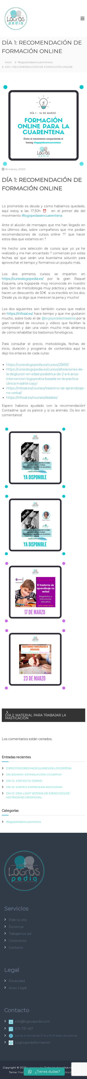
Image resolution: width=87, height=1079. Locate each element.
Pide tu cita (18, 920)
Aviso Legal (18, 988)
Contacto (16, 948)
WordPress (71, 1072)
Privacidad (17, 981)
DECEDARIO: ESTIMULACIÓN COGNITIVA (34, 774)
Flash (21, 1072)
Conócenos (17, 941)
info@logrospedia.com (32, 1021)
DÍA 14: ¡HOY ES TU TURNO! (24, 780)
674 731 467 (24, 1029)
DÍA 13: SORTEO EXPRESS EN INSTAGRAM (34, 787)
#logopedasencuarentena (35, 62)
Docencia (16, 927)
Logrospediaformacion (32, 1042)
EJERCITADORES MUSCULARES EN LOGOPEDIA (39, 768)
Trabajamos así (20, 934)
